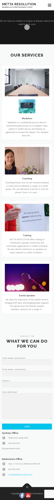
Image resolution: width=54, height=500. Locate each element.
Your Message (9, 392)
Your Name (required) (14, 358)
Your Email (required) (14, 369)
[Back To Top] (27, 487)
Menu (49, 5)
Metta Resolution (19, 4)
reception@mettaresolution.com (20, 475)
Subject (6, 381)
